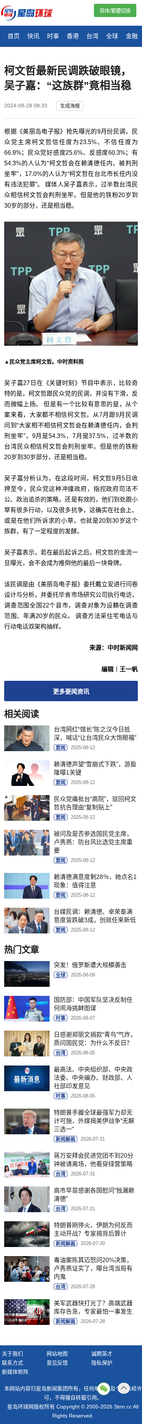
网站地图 (57, 1354)
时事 (53, 36)
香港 (73, 36)
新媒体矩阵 (15, 1372)
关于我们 (12, 1354)
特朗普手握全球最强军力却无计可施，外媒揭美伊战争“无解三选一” (94, 1120)
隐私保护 (101, 1363)
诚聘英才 (101, 1354)
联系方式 (12, 1363)
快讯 (33, 36)
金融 (132, 36)
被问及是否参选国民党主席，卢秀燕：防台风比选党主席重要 (93, 842)
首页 (14, 36)
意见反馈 (57, 1363)
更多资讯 (71, 691)
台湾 (92, 36)
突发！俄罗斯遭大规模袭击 (90, 965)
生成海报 (70, 106)
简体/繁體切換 (115, 11)
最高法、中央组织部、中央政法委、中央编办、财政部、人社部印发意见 (93, 1077)
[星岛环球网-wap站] (31, 14)
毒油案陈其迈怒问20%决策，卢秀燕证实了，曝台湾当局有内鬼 (93, 1268)
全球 (112, 36)
